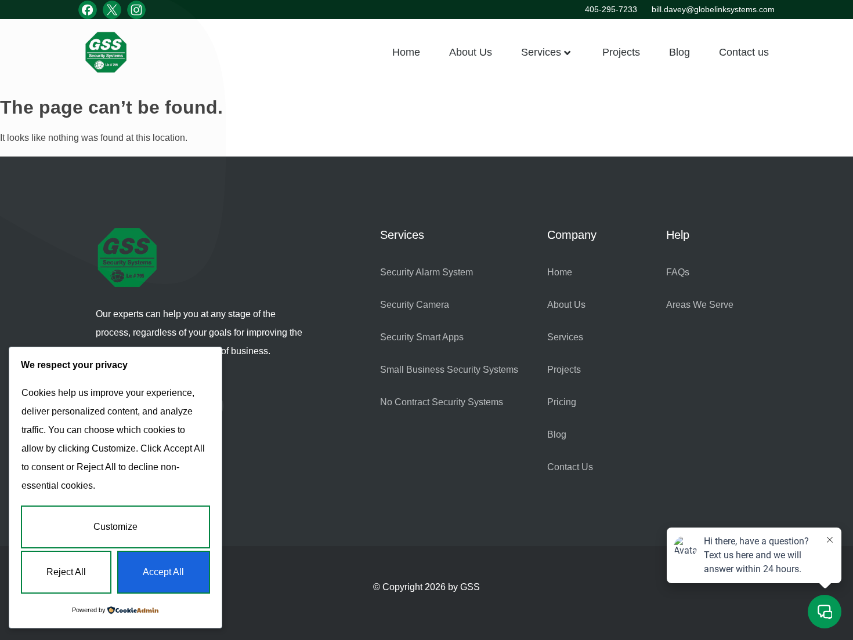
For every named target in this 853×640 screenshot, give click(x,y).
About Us (470, 52)
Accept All (163, 572)
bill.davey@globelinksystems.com (713, 9)
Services (541, 52)
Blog (679, 52)
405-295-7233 (611, 9)
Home (406, 52)
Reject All (66, 572)
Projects (621, 52)
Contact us (744, 52)
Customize (115, 527)
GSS (470, 587)
